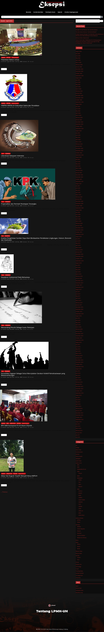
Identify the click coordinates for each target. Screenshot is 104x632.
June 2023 (78, 135)
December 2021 (79, 174)
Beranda (28, 12)
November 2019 (79, 230)
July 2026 (78, 53)
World (78, 548)
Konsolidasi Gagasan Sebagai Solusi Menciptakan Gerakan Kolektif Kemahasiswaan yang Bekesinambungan (33, 374)
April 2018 (78, 271)
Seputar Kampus (15, 57)
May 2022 (78, 163)
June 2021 (78, 188)
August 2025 (79, 78)
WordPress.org (79, 592)
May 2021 (78, 190)
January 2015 (79, 357)
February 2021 (79, 197)
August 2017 (79, 289)
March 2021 (78, 194)
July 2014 (78, 371)
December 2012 (79, 413)
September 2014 (79, 366)
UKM (78, 489)
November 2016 (79, 309)
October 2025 (79, 73)
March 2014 (78, 379)
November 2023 (79, 124)
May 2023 (78, 137)
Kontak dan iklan (38, 12)
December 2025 (79, 69)
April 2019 (78, 245)
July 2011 (78, 435)
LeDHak (80, 506)
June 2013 (78, 399)
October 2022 (79, 152)
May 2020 (78, 216)
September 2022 (79, 155)
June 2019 (78, 241)
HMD (78, 471)
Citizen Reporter (81, 528)
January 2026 (79, 66)
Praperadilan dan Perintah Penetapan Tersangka (18, 204)
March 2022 (78, 168)
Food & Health (79, 456)
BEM (7, 423)
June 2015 (78, 346)
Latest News (78, 460)
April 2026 (78, 60)
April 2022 (78, 166)
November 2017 (79, 283)
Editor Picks (78, 449)
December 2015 (79, 333)
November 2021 (79, 177)
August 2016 (79, 316)
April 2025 (78, 86)
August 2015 (79, 342)
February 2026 (79, 64)
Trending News (79, 571)
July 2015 (78, 344)
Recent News (79, 553)
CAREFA (80, 497)
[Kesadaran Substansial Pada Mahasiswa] (36, 263)
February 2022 (79, 170)
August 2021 (79, 183)
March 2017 (78, 300)
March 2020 (78, 221)
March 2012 (78, 428)
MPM (80, 513)
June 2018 (78, 267)
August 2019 (79, 236)
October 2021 (79, 179)
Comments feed (79, 590)
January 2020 (79, 225)
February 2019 (79, 249)
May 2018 (78, 269)
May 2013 (78, 402)
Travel (77, 568)
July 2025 (78, 80)
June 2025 (78, 82)
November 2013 (79, 388)
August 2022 (79, 157)
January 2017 (79, 305)
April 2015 (78, 351)
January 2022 (79, 172)
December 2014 (79, 360)
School (77, 562)
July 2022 (78, 159)
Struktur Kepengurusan (71, 12)
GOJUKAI (81, 502)
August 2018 (79, 263)
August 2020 (79, 210)
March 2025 (78, 89)
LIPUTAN (8, 57)
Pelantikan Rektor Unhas (10, 60)
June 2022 (78, 161)
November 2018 (79, 256)
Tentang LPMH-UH (52, 611)
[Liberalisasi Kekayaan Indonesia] (36, 136)
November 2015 (79, 335)
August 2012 (79, 421)
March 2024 (78, 115)
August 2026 (79, 51)
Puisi (78, 559)
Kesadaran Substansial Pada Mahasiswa (15, 277)
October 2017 (79, 285)
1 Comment (24, 329)
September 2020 (79, 208)
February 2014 (79, 382)
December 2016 (79, 307)
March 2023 (78, 141)
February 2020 (79, 223)
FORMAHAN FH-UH (81, 469)
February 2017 (79, 302)
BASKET (80, 493)
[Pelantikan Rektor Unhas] (36, 39)
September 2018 (79, 260)
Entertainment (79, 452)
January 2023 (79, 146)
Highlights (78, 458)
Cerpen (79, 557)
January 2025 (79, 93)
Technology (78, 566)
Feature (79, 531)
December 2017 (79, 280)
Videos (78, 522)
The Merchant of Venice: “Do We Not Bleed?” (86, 32)
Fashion (77, 454)
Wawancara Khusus (81, 537)
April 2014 (78, 377)
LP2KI (80, 508)
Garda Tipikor (82, 499)
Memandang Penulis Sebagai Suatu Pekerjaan (17, 327)
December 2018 (79, 254)
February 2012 (79, 430)
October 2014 (79, 364)
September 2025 (79, 75)
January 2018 (79, 278)
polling (78, 520)
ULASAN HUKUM (79, 573)
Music (77, 540)
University (78, 577)
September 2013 (79, 393)
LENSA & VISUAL (79, 518)
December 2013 (79, 386)
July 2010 (78, 437)
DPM (78, 467)
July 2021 (78, 186)
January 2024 (79, 119)
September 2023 (79, 128)
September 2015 (79, 340)
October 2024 (79, 100)
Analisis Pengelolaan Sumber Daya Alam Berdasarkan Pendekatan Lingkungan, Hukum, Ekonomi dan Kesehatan (36, 239)
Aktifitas (3, 57)
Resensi (80, 486)
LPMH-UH (81, 510)
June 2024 (78, 108)
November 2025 (79, 71)
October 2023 (79, 126)
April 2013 (78, 404)
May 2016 (78, 322)
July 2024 (78, 106)
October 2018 (79, 258)
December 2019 (79, 227)
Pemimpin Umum (50, 12)
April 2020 (78, 219)
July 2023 (78, 133)
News (77, 542)
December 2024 (79, 95)
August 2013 (79, 395)
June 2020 (78, 214)
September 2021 (79, 181)
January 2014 (79, 384)
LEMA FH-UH (12, 423)
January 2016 (79, 331)
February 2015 (79, 355)
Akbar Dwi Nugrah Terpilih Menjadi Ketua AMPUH (19, 476)
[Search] (102, 17)
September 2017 (79, 287)
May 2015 (78, 349)
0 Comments (24, 61)
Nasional (79, 533)
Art (76, 445)
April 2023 (78, 139)
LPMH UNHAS (12, 61)
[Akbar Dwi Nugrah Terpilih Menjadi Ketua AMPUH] (36, 456)
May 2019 (78, 243)
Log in (77, 586)
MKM (78, 476)
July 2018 (78, 265)
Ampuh (80, 473)
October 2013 (79, 391)
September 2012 (79, 419)
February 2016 (79, 329)
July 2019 (78, 238)
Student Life (78, 564)
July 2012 (78, 424)
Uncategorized (79, 575)
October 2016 (79, 311)
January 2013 (79, 410)
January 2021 (79, 199)
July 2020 (78, 212)
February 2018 (79, 276)
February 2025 (79, 91)
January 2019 (79, 252)
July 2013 (78, 397)
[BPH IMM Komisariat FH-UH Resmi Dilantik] (36, 405)
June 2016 (78, 320)
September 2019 (79, 234)
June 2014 (78, 373)
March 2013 (78, 406)
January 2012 (79, 432)
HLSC (80, 504)
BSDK (80, 495)
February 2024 (79, 117)
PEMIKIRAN (8, 153)
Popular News (79, 551)
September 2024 (79, 102)
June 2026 (78, 55)
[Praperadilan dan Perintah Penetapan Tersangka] (36, 184)
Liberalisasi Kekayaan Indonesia (12, 156)
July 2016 (78, 318)
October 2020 (79, 205)
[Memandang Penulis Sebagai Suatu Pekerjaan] (36, 307)
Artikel (80, 480)
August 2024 (79, 104)
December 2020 (79, 201)
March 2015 (78, 353)
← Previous (4, 492)
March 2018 (78, 274)
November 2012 (79, 415)
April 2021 (78, 192)
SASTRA (77, 555)
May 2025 (78, 84)
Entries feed (78, 588)
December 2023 (79, 122)
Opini (3, 153)
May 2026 (78, 58)
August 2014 (79, 368)
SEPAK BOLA (81, 515)
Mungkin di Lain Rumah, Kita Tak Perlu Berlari (87, 29)
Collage (77, 447)
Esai (2, 236)
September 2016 (79, 313)
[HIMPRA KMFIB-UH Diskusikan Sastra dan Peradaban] (36, 87)
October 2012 (79, 417)
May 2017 (78, 296)
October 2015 (79, 338)
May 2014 (78, 375)
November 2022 (79, 150)
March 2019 (78, 247)
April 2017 (78, 298)
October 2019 (79, 232)
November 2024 (79, 97)
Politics (78, 544)
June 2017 (78, 294)
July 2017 (78, 291)
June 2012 (78, 426)
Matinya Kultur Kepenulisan (82, 38)
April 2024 (78, 113)
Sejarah (60, 12)
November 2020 (79, 203)
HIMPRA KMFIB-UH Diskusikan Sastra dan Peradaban (20, 105)
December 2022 (79, 148)
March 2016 (78, 327)
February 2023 (79, 144)
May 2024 (78, 111)
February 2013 (79, 408)
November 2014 (79, 362)
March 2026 (78, 62)
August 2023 (79, 130)
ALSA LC (80, 491)
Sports (78, 546)
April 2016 (78, 324)
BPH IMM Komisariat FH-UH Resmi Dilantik (16, 425)
